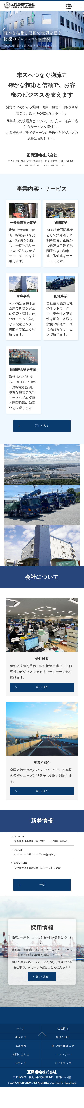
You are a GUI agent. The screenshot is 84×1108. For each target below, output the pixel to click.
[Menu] (77, 6)
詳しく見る (42, 687)
